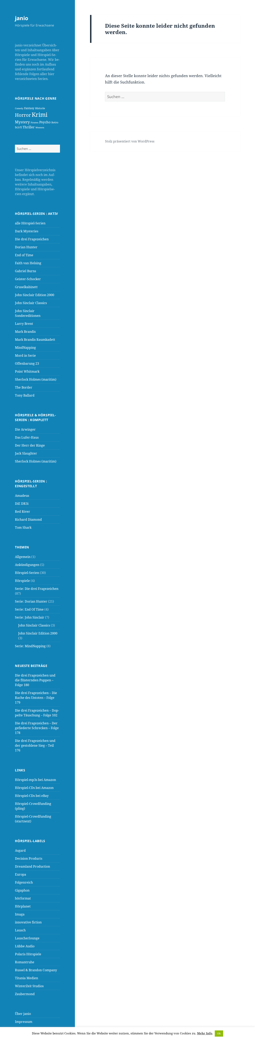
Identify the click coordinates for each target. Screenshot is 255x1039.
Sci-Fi (18, 127)
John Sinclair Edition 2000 (34, 295)
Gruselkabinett (26, 287)
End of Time (24, 255)
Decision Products (28, 858)
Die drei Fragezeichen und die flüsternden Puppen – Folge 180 (35, 680)
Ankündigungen (27, 565)
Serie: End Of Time (29, 609)
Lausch (20, 930)
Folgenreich (24, 882)
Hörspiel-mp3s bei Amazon (35, 780)
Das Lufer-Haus (27, 437)
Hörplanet (23, 906)
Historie (40, 108)
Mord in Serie (25, 355)
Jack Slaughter (26, 453)
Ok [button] (219, 1033)
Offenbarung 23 (27, 363)
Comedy (19, 108)
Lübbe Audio (24, 946)
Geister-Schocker (28, 279)
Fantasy (29, 108)
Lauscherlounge (27, 938)
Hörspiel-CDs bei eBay (32, 795)
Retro (54, 122)
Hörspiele (22, 580)
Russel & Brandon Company (36, 970)
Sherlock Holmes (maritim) (35, 379)
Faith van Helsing (28, 263)
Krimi (39, 115)
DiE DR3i (21, 503)
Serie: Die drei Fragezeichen (36, 588)
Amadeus (22, 495)
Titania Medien (26, 978)
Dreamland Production (32, 866)
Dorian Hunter (26, 247)
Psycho (45, 122)
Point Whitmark (27, 371)
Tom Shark (23, 527)
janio (21, 18)
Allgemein (22, 557)
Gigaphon (22, 890)
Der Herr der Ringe (30, 445)
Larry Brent (24, 323)
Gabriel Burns (25, 271)
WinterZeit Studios (29, 986)
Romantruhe (24, 962)
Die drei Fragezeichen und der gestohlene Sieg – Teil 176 (35, 745)
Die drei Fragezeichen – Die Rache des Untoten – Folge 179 (36, 698)
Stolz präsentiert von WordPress (129, 141)
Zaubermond (25, 994)
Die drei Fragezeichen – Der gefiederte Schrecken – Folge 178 (37, 728)
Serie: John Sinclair (29, 617)
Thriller (29, 127)
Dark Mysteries (26, 231)
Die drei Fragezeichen (32, 239)
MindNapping (25, 347)
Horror (23, 115)
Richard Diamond (28, 519)
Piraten (34, 122)
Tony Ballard (24, 395)
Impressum (23, 1021)
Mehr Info (204, 1033)
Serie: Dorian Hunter (31, 601)
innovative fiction (28, 922)
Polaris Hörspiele (28, 954)
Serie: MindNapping (30, 646)
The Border (23, 387)
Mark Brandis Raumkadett (35, 339)
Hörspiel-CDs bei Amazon (34, 788)
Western (39, 127)
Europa (20, 874)
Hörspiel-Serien (27, 573)
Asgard (20, 850)
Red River (22, 511)
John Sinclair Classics (31, 303)
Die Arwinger (25, 429)
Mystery (22, 122)
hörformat (23, 898)
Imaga (20, 914)
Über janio (23, 1014)
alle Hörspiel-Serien (30, 223)
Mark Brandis (25, 331)
